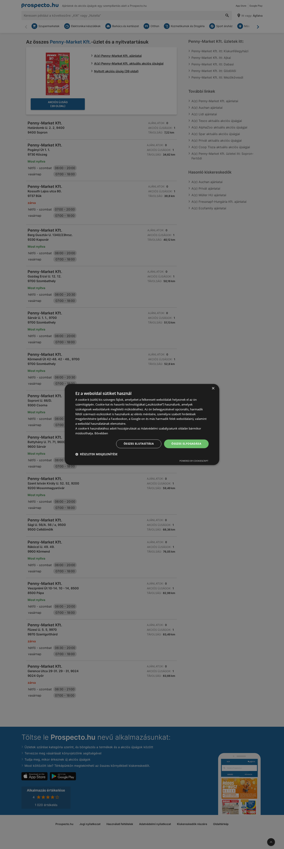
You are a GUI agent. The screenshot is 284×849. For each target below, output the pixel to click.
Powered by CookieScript (193, 461)
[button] (96, 454)
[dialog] (142, 424)
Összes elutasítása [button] (139, 444)
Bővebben (101, 433)
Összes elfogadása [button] (186, 444)
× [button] (213, 388)
